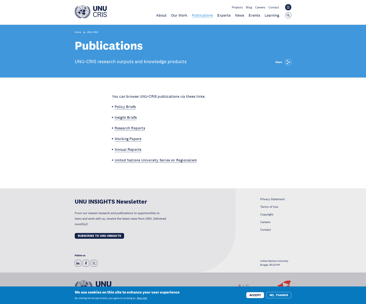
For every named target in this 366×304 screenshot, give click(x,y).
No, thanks (279, 295)
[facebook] (86, 263)
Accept (255, 295)
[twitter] (94, 263)
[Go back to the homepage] (91, 17)
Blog (249, 7)
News (239, 15)
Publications (202, 15)
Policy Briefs (125, 106)
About (161, 15)
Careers (260, 7)
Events (254, 15)
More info (142, 298)
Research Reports (130, 128)
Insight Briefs (126, 117)
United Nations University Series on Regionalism (156, 160)
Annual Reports (128, 149)
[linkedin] (78, 263)
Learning (272, 15)
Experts (223, 15)
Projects (237, 7)
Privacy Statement (272, 199)
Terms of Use (269, 207)
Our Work (179, 15)
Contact (273, 7)
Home (78, 32)
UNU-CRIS (92, 32)
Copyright (266, 214)
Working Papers (128, 138)
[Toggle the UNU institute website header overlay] (288, 7)
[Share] (288, 62)
